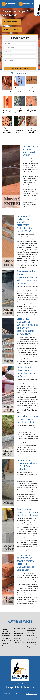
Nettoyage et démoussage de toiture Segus (32, 638)
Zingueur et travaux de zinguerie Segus (19, 640)
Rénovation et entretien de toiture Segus (31, 631)
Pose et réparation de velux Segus (18, 633)
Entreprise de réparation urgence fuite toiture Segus (6, 632)
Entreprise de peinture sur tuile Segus (32, 645)
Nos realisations (11, 22)
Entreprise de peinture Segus (6, 639)
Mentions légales (31, 694)
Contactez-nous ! (11, 30)
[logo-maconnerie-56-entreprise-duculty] (20, 670)
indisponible (11, 4)
